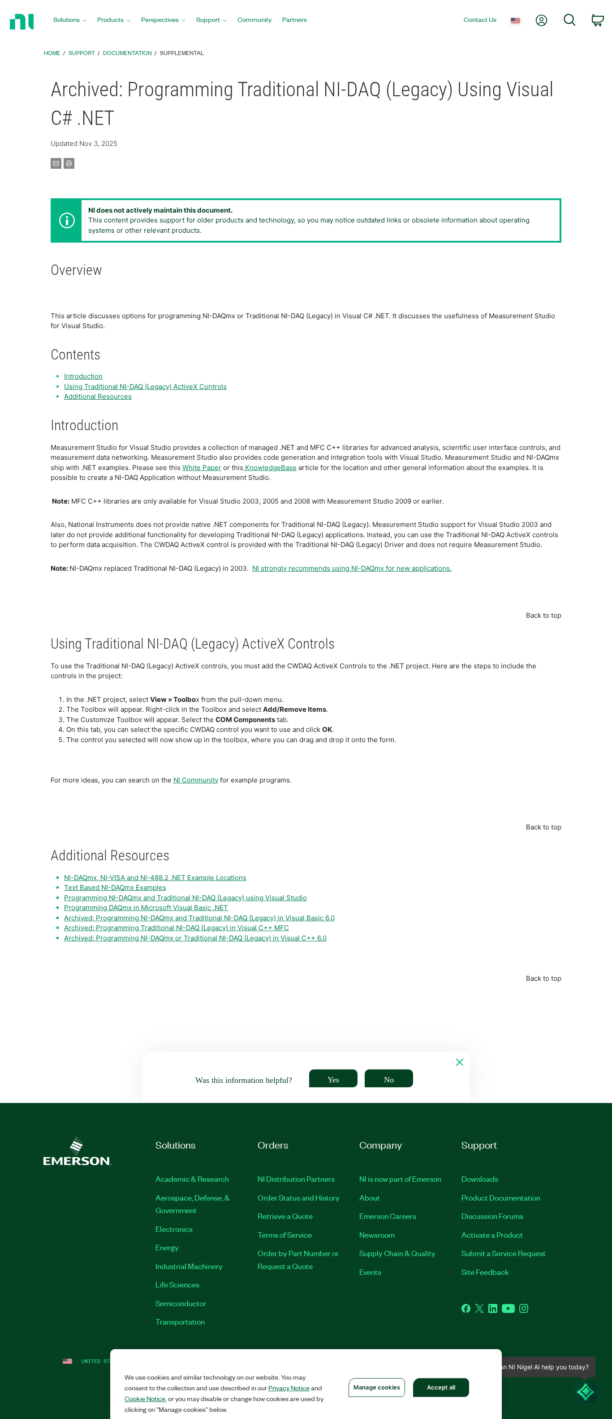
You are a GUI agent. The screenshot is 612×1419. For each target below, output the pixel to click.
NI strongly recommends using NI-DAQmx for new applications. (352, 568)
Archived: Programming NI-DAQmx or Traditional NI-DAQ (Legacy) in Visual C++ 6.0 (195, 938)
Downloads (479, 1179)
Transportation (180, 1321)
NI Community (195, 780)
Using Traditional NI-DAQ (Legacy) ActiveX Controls (145, 386)
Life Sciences (177, 1284)
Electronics (174, 1229)
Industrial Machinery (189, 1266)
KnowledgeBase (270, 467)
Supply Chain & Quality (397, 1253)
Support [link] (82, 52)
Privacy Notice (289, 1387)
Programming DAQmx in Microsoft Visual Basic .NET (146, 907)
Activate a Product (492, 1234)
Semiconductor (180, 1303)
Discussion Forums (492, 1216)
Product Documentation (500, 1197)
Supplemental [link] (182, 52)
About (369, 1197)
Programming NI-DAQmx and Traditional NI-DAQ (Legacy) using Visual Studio (185, 897)
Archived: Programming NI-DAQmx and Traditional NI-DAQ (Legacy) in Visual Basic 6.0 (199, 918)
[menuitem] (70, 21)
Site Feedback (485, 1272)
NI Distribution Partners (296, 1179)
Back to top (543, 615)
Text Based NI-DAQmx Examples (115, 887)
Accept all (441, 1387)
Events (370, 1272)
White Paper (201, 467)
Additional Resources (98, 396)
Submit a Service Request (503, 1253)
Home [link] (52, 52)
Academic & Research (192, 1179)
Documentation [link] (127, 52)
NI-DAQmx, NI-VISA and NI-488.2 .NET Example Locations (155, 877)
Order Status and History (299, 1197)
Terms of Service (285, 1234)
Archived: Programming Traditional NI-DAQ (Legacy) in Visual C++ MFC (176, 927)
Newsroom (377, 1234)
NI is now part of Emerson (400, 1179)
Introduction (83, 376)
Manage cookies (376, 1387)
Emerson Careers (387, 1216)
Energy (167, 1247)
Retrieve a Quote (285, 1216)
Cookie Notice (145, 1398)
